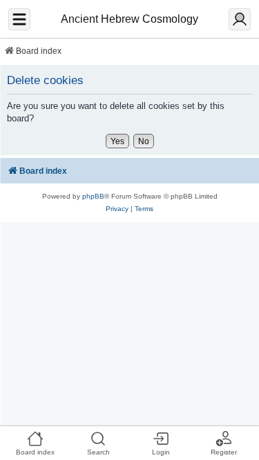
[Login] (240, 19)
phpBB (93, 196)
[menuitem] (117, 209)
